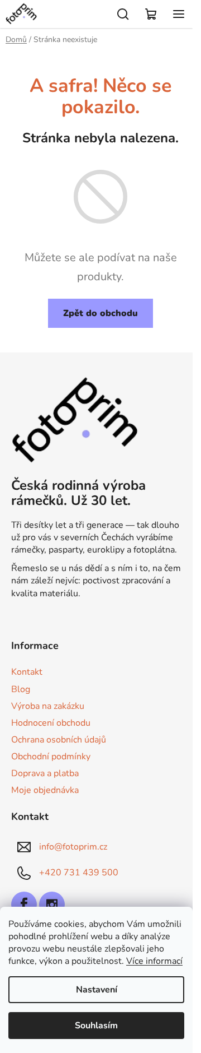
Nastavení (96, 990)
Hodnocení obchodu (50, 723)
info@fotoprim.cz (73, 847)
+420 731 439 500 (78, 872)
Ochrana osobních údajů (58, 740)
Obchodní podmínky (50, 756)
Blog (20, 689)
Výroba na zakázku (47, 706)
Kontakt (26, 672)
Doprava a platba (45, 773)
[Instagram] (52, 904)
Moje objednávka (45, 790)
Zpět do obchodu (100, 313)
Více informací (154, 961)
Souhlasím (96, 1025)
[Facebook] (24, 904)
